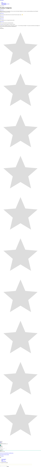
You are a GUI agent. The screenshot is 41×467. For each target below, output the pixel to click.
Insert (7, 466)
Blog (2, 2)
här (1, 24)
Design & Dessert (4, 461)
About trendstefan (4, 4)
